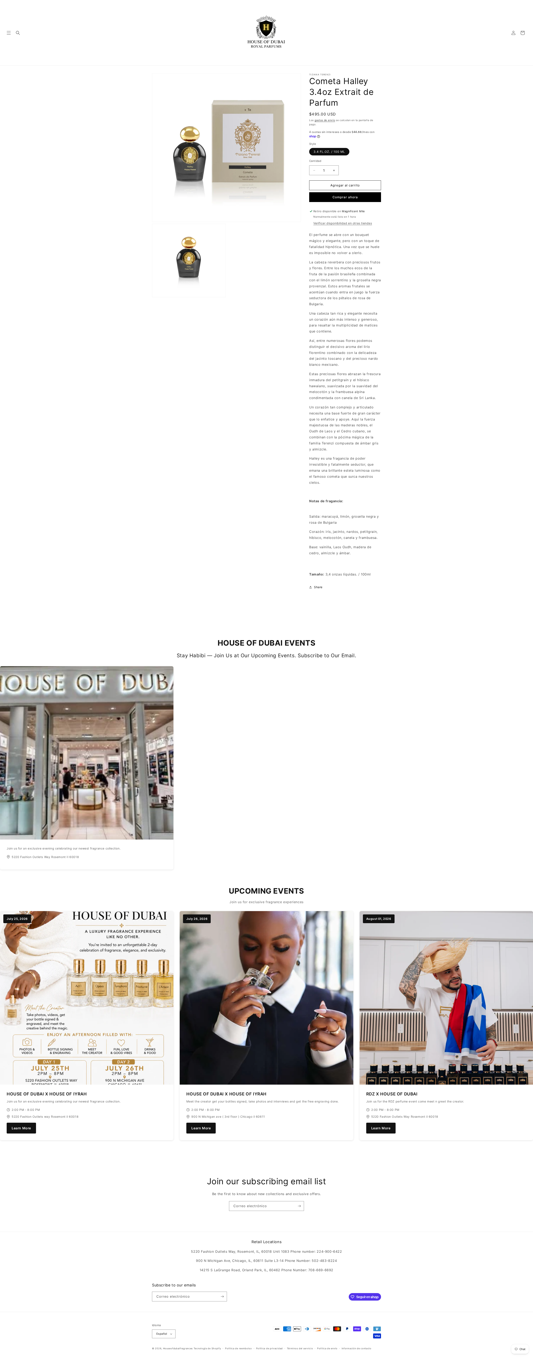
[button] (8, 32)
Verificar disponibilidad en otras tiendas (342, 223)
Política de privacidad (269, 1348)
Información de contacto (356, 1348)
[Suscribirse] (299, 1206)
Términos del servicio (300, 1348)
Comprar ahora (345, 197)
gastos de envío (325, 120)
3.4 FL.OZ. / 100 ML (329, 151)
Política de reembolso (238, 1348)
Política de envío (327, 1348)
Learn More (21, 1128)
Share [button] (318, 587)
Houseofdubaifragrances (178, 1348)
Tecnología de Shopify (207, 1348)
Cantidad (315, 160)
